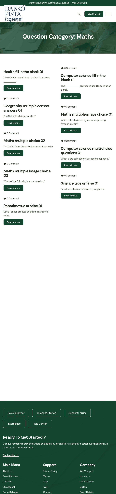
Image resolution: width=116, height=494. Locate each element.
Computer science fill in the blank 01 (83, 77)
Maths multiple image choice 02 (27, 173)
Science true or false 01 (79, 183)
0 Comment (70, 68)
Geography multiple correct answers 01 (26, 108)
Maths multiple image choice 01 (86, 114)
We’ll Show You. (79, 2)
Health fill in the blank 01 (23, 71)
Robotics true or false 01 (23, 205)
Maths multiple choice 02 (24, 140)
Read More (12, 88)
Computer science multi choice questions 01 (86, 150)
